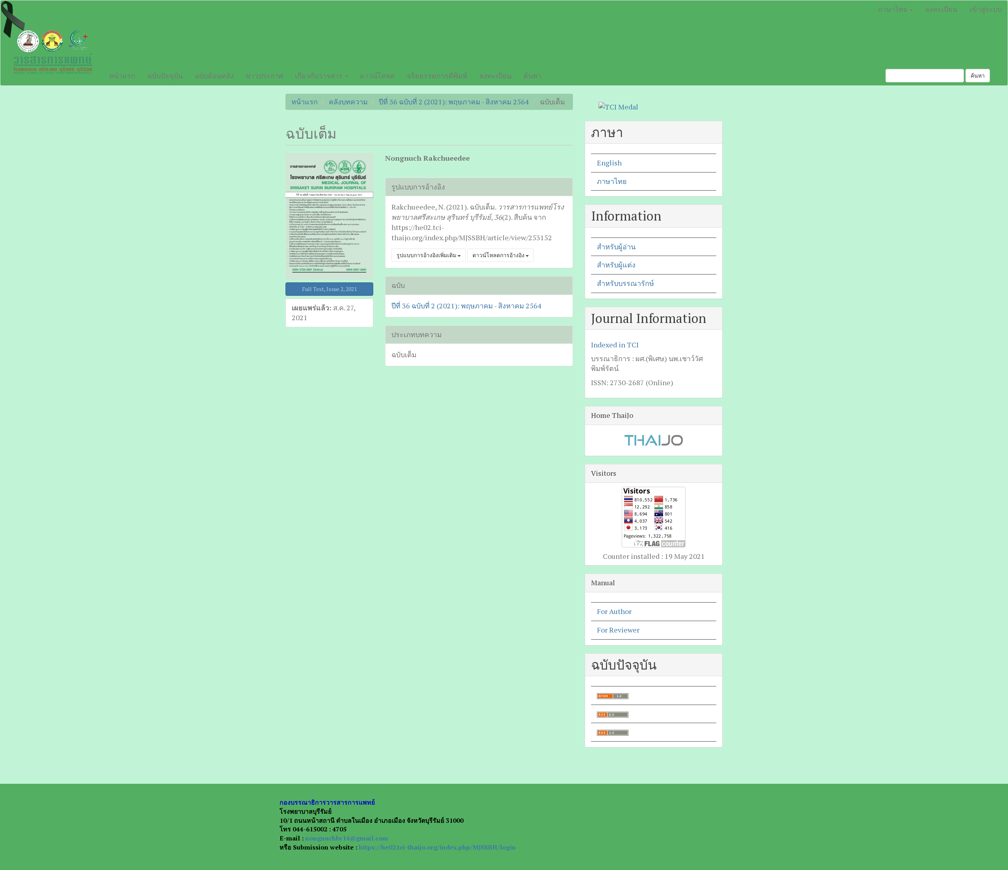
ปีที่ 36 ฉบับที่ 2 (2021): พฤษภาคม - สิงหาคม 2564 (454, 101)
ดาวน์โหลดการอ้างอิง (499, 255)
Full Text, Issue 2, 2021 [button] (329, 289)
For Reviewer (618, 629)
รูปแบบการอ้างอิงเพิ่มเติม (427, 255)
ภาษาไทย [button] (893, 9)
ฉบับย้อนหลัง (214, 75)
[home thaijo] (653, 439)
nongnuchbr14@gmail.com (346, 838)
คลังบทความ (348, 101)
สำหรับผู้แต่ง (616, 264)
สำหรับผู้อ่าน (616, 246)
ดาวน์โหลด (377, 75)
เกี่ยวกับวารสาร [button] (319, 75)
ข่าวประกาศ (264, 75)
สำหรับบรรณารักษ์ (625, 283)
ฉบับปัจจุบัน (165, 75)
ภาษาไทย (612, 181)
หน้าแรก (122, 75)
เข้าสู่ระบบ (986, 9)
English (609, 162)
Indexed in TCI (615, 344)
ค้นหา (532, 75)
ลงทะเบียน (941, 9)
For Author (614, 611)
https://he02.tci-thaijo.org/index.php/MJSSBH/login (437, 847)
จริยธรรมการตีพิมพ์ (437, 75)
